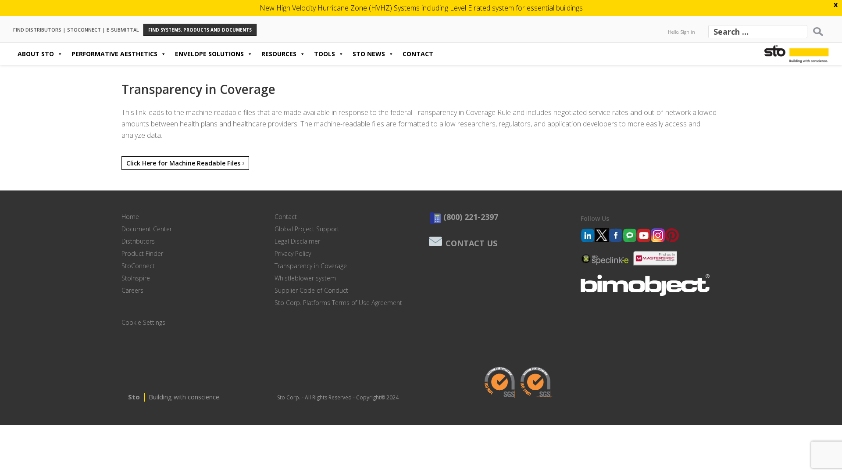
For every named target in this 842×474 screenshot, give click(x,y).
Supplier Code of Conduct (311, 290)
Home (130, 216)
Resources (278, 54)
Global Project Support (307, 229)
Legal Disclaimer (297, 241)
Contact (418, 54)
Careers (132, 290)
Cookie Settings (143, 322)
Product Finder (142, 253)
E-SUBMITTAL (123, 29)
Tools (324, 54)
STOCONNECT (84, 29)
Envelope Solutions (209, 54)
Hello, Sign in (681, 32)
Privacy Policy (293, 253)
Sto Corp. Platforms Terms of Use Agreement (338, 302)
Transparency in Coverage (311, 266)
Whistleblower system (305, 278)
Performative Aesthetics (114, 54)
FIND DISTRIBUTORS (37, 29)
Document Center (146, 229)
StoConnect (138, 266)
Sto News (369, 54)
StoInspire (135, 278)
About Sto (36, 54)
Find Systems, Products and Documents (200, 30)
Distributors (138, 241)
